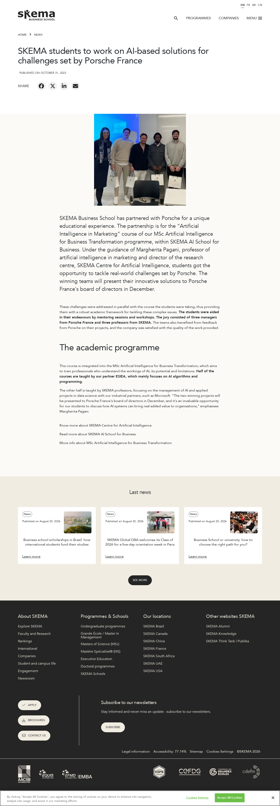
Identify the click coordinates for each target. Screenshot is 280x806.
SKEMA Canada (155, 633)
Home (22, 35)
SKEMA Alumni (218, 626)
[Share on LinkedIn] (64, 86)
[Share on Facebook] (41, 86)
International (27, 648)
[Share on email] (75, 86)
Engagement (28, 671)
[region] (140, 798)
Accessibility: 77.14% (169, 751)
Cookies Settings (197, 798)
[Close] (273, 797)
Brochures (36, 720)
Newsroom (26, 678)
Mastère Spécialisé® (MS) (100, 651)
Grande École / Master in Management (100, 635)
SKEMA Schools (93, 673)
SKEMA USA (153, 671)
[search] (176, 18)
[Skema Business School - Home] (36, 16)
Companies (229, 18)
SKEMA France (154, 648)
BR (254, 5)
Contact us (37, 736)
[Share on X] (52, 86)
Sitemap (196, 751)
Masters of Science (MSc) (100, 644)
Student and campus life (37, 663)
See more (140, 580)
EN (243, 5)
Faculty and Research (34, 633)
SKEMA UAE (153, 663)
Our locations (157, 616)
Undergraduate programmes (103, 626)
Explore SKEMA (30, 626)
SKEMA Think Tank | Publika (227, 641)
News (38, 35)
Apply (32, 705)
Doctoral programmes (98, 666)
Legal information (136, 751)
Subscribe (113, 727)
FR (248, 5)
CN (260, 5)
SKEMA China (154, 641)
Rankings (25, 641)
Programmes (198, 18)
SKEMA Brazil (153, 626)
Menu (252, 18)
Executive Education (96, 659)
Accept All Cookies (229, 798)
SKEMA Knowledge (221, 633)
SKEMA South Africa (159, 656)
